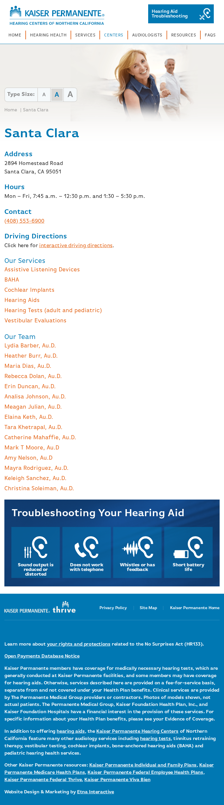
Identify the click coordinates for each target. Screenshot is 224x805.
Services (85, 35)
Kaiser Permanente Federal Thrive (43, 779)
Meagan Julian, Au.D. (33, 407)
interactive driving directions (76, 245)
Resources (183, 35)
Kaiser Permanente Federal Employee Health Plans (145, 772)
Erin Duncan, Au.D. (30, 387)
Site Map (148, 608)
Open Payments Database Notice (41, 656)
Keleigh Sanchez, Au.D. (35, 478)
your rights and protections (78, 644)
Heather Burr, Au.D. (31, 356)
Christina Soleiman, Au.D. (39, 489)
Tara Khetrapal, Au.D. (33, 427)
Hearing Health (48, 35)
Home (14, 35)
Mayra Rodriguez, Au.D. (36, 468)
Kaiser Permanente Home (195, 608)
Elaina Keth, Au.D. (28, 417)
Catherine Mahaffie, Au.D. (40, 438)
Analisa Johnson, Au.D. (35, 397)
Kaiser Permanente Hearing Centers (137, 731)
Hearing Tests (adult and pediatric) (53, 310)
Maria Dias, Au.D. (27, 366)
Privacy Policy (113, 608)
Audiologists (147, 35)
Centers (113, 35)
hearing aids (71, 731)
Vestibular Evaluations (35, 321)
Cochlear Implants (29, 290)
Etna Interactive (95, 792)
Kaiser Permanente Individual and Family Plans (143, 765)
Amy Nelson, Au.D (28, 458)
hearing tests (155, 738)
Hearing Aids (22, 300)
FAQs (210, 35)
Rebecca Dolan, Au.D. (33, 376)
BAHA (11, 280)
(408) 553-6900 (24, 221)
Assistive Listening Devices (42, 270)
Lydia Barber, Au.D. (30, 346)
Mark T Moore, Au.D (31, 448)
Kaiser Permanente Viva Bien (117, 779)
